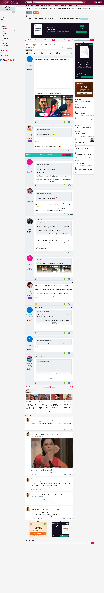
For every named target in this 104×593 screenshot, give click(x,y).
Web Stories (5, 53)
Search (92, 39)
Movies (4, 21)
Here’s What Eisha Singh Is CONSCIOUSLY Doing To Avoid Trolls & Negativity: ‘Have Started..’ (56, 405)
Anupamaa (30, 15)
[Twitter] (4, 60)
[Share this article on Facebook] (29, 47)
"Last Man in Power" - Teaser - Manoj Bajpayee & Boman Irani (83, 155)
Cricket (77, 117)
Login (96, 2)
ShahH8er (69, 489)
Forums (3, 31)
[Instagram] (8, 60)
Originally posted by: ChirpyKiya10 (44, 129)
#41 (72, 56)
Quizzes (4, 48)
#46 (72, 256)
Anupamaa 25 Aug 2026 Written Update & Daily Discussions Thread (46, 420)
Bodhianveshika (68, 503)
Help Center (5, 55)
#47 (72, 282)
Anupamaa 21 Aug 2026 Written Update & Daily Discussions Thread (46, 434)
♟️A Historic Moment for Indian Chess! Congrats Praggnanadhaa (83, 106)
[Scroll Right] (72, 53)
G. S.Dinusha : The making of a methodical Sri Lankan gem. (84, 120)
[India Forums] (11, 2)
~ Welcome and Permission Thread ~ (82, 148)
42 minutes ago (82, 165)
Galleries (5, 43)
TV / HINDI (40, 401)
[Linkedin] (13, 60)
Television (5, 19)
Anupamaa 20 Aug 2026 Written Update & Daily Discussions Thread (46, 509)
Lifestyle (4, 26)
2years (29, 45)
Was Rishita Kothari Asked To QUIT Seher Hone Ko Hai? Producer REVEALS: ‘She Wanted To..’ (43, 405)
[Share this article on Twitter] (31, 47)
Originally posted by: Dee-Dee (43, 164)
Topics (37, 5)
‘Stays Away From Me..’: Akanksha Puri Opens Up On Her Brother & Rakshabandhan (69, 405)
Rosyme (90, 172)
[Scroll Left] (26, 53)
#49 (72, 336)
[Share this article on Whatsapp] (34, 47)
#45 (72, 219)
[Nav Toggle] (2, 2)
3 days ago (64, 474)
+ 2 (31, 138)
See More (3, 35)
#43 (72, 159)
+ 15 (31, 231)
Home (4, 14)
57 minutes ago (82, 115)
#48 (72, 307)
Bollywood (78, 111)
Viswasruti (90, 109)
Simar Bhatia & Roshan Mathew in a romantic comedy (82, 134)
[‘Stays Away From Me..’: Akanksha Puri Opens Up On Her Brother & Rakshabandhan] (69, 397)
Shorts (4, 50)
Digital (4, 24)
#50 (72, 356)
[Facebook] (1, 60)
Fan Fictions (5, 45)
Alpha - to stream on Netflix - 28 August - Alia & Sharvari (84, 170)
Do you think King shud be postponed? (83, 127)
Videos (4, 40)
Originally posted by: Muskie (43, 311)
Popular (81, 101)
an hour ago (85, 109)
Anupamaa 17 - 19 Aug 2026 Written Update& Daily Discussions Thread (47, 494)
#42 (72, 125)
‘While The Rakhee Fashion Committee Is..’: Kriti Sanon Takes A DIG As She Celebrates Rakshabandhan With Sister (31, 406)
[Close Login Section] (72, 155)
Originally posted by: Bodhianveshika (45, 259)
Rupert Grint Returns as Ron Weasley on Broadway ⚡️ (81, 141)
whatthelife (69, 429)
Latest (76, 101)
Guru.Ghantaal (89, 129)
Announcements (87, 101)
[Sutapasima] (27, 45)
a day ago (86, 172)
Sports (4, 28)
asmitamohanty (89, 115)
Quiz (42, 5)
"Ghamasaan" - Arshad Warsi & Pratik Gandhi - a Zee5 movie (83, 162)
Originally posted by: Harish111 (43, 361)
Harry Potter (78, 139)
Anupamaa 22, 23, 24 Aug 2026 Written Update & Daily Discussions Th (47, 480)
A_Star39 (69, 474)
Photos (75, 5)
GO (84, 2)
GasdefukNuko (89, 122)
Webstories (63, 5)
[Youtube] (6, 60)
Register (100, 2)
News (2, 17)
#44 (72, 188)
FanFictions (55, 5)
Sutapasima (69, 518)
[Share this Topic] (26, 47)
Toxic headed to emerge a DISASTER (82, 113)
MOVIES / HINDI (28, 401)
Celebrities (5, 38)
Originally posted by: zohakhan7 (44, 222)
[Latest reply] (72, 429)
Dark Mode (3, 12)
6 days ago (62, 503)
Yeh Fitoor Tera (79, 146)
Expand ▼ (51, 427)
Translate (9, 9)
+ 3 (31, 172)
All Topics (5, 33)
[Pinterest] (11, 60)
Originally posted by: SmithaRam (44, 340)
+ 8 (31, 69)
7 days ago (63, 518)
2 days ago (63, 429)
